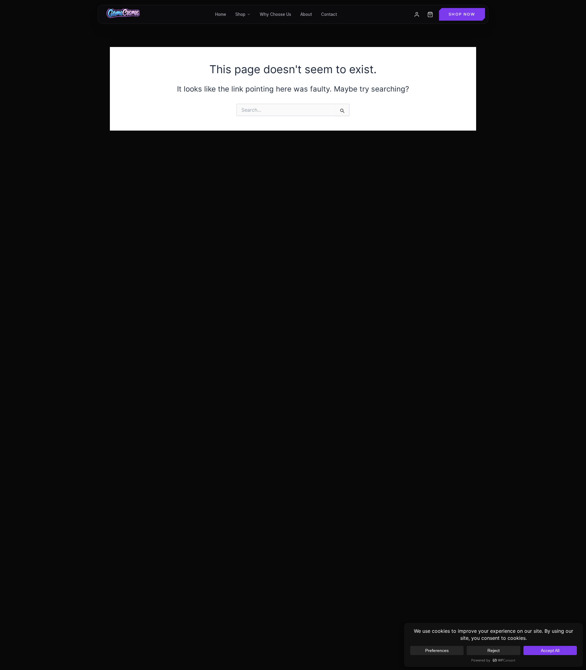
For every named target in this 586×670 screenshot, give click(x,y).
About (306, 14)
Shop (240, 14)
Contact (329, 14)
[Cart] (430, 14)
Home (220, 14)
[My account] (416, 14)
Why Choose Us (275, 14)
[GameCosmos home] (122, 14)
